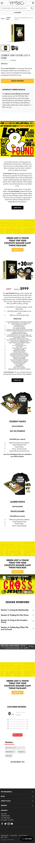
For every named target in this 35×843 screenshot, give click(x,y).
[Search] (31, 8)
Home (2, 18)
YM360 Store (8, 18)
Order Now (17, 250)
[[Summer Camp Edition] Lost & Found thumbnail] (5, 48)
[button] (17, 719)
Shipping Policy (4, 835)
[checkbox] (9, 756)
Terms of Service (23, 835)
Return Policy (4, 837)
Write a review (17, 735)
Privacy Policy (13, 835)
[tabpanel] (17, 764)
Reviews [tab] (9, 742)
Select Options (17, 81)
